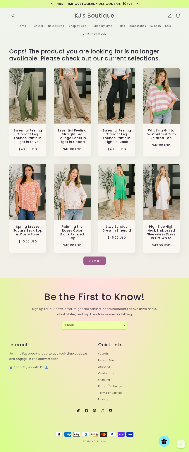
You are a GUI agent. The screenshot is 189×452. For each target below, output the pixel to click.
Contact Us (106, 373)
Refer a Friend (107, 360)
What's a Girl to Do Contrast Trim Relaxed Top (161, 134)
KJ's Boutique (99, 441)
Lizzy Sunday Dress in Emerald (116, 228)
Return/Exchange (110, 386)
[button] (13, 16)
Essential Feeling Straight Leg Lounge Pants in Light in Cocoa (72, 136)
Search (103, 353)
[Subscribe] (123, 325)
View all (94, 261)
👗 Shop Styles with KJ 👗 (29, 367)
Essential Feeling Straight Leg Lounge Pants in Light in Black (116, 136)
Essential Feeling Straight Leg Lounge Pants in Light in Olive (27, 136)
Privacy (103, 399)
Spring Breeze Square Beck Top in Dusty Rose (27, 230)
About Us (104, 367)
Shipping (104, 380)
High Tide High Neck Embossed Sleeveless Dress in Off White (161, 232)
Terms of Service (110, 393)
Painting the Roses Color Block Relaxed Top (72, 232)
